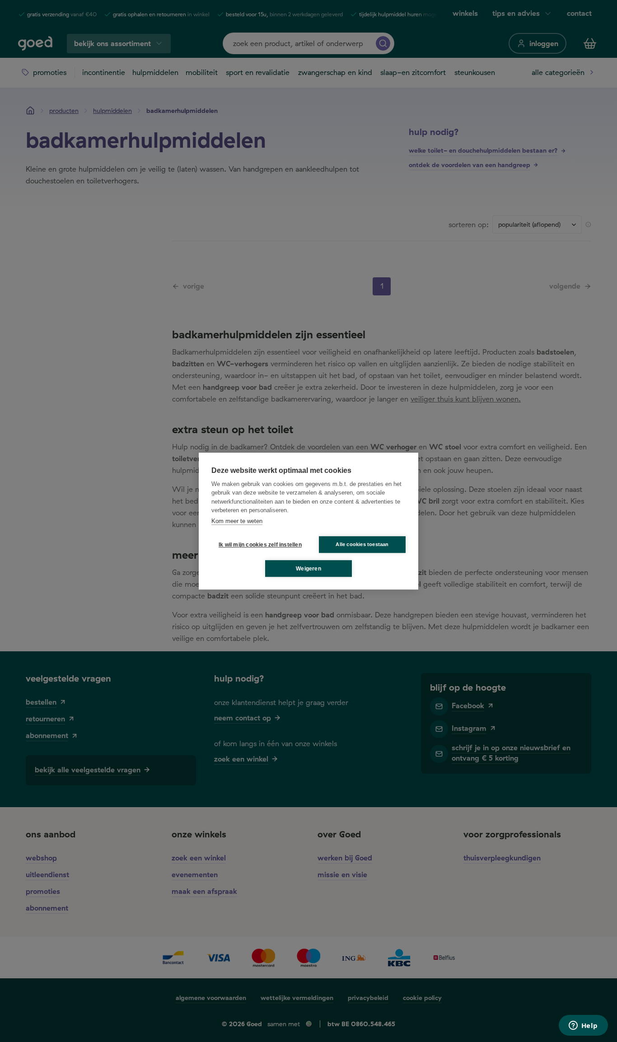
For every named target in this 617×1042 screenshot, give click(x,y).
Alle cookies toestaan (362, 544)
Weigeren (308, 568)
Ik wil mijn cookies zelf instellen (258, 545)
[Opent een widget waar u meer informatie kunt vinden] (583, 1026)
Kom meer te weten (236, 521)
